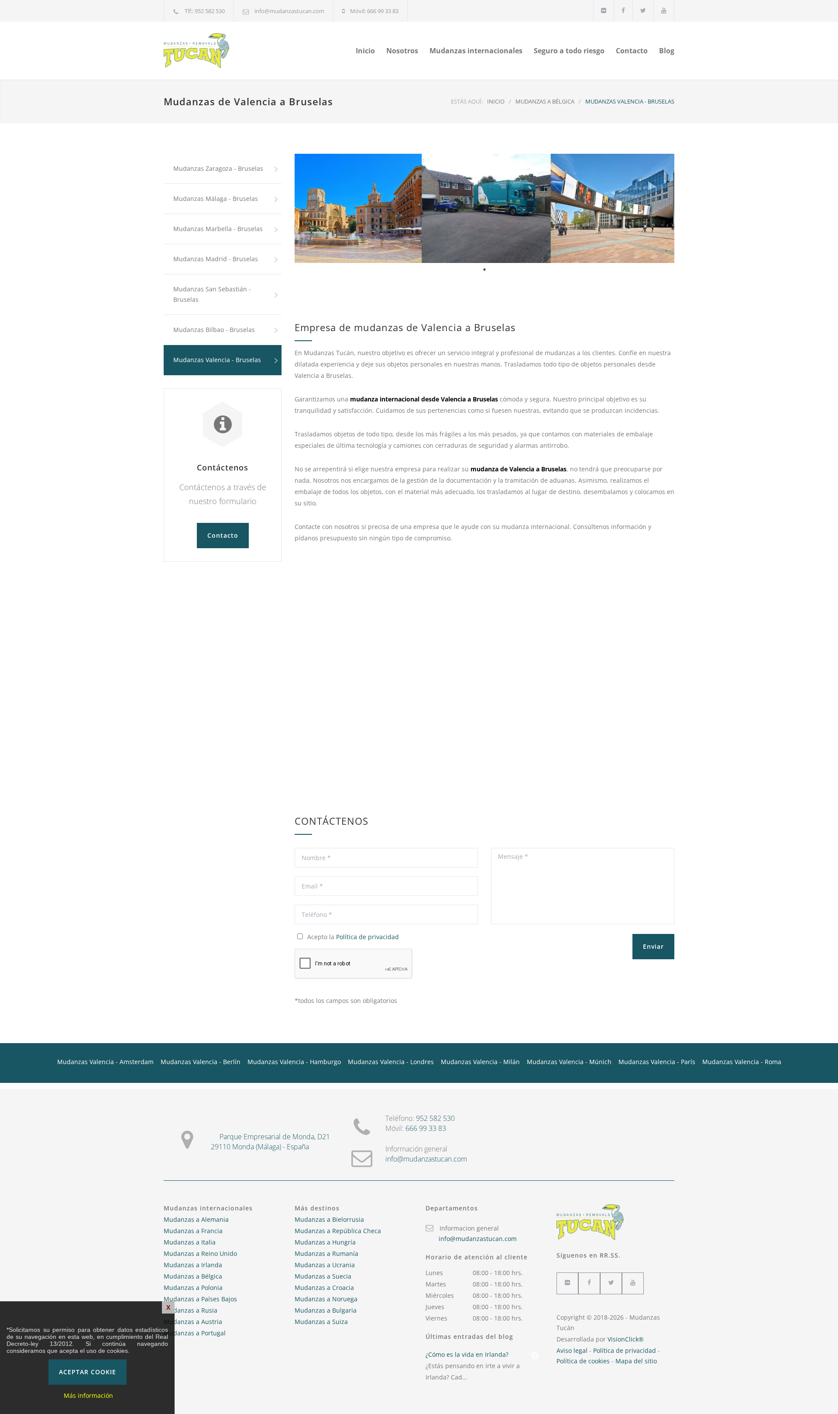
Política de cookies (583, 1361)
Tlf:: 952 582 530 (205, 11)
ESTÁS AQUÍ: (467, 101)
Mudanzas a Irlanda (193, 1265)
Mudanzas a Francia (193, 1231)
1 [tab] (484, 269)
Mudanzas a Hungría (325, 1242)
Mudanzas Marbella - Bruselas (218, 229)
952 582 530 (435, 1118)
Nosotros (402, 50)
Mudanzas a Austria (193, 1321)
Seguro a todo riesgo (569, 50)
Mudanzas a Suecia (323, 1276)
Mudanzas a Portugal (195, 1333)
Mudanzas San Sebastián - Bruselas (212, 294)
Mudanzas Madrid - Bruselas (215, 259)
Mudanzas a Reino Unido (200, 1253)
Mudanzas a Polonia (193, 1287)
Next (534, 1356)
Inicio (365, 50)
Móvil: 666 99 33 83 (374, 11)
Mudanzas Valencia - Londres (391, 1062)
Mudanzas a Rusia (190, 1310)
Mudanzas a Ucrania (325, 1265)
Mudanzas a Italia (190, 1242)
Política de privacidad (367, 937)
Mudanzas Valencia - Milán (480, 1062)
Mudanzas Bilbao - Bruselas (214, 329)
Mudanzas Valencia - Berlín (200, 1062)
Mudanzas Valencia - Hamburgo (294, 1062)
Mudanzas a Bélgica (193, 1276)
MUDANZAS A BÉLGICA (544, 101)
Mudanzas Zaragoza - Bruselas (218, 168)
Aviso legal (571, 1350)
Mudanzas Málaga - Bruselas (215, 198)
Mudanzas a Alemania (196, 1219)
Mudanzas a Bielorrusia (329, 1219)
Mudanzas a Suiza (321, 1321)
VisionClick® (626, 1339)
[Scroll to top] (814, 1390)
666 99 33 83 (425, 1128)
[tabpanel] (484, 208)
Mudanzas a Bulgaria (326, 1310)
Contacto (632, 50)
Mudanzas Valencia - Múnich (569, 1062)
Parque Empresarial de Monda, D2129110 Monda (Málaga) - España (270, 1141)
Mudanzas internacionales (475, 50)
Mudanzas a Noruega (326, 1299)
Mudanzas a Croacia (324, 1287)
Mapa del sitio (636, 1361)
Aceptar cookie (87, 1372)
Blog (666, 50)
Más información (88, 1395)
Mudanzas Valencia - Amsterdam (105, 1062)
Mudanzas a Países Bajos (200, 1299)
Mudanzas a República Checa (338, 1231)
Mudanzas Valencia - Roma (741, 1062)
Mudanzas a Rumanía (326, 1253)
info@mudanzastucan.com (289, 11)
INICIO (496, 101)
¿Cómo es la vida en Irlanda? (467, 1354)
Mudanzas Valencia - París (656, 1062)
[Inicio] (244, 50)
